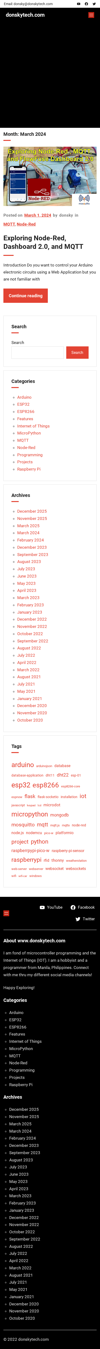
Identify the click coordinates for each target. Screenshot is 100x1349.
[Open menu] (91, 15)
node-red (79, 825)
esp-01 (76, 775)
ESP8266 (25, 411)
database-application (27, 775)
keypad (31, 805)
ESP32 (23, 404)
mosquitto (23, 825)
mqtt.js (55, 825)
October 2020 (30, 720)
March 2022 (28, 669)
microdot (51, 804)
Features (25, 418)
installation (69, 797)
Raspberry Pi (29, 469)
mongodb (59, 814)
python (39, 841)
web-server (19, 869)
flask (30, 796)
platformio (65, 833)
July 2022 (26, 655)
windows (35, 876)
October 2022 (30, 633)
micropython (29, 814)
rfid (46, 860)
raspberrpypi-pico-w (30, 850)
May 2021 (26, 691)
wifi (13, 876)
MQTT (9, 224)
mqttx (66, 825)
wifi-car (22, 876)
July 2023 (26, 568)
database (62, 765)
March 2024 (28, 532)
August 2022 (29, 648)
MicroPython (29, 433)
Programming (30, 454)
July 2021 (26, 684)
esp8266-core (70, 786)
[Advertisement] (50, 78)
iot (83, 796)
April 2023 (26, 590)
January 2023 (29, 612)
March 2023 (28, 597)
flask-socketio (48, 797)
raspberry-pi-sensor (68, 850)
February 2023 (30, 604)
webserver (36, 869)
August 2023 (29, 561)
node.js (17, 833)
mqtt (42, 825)
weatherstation (76, 860)
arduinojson (44, 766)
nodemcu (34, 833)
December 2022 (32, 619)
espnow (16, 797)
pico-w (48, 833)
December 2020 (32, 705)
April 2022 (26, 662)
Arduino (24, 397)
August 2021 (29, 676)
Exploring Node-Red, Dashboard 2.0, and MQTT (43, 242)
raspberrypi (26, 859)
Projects (25, 461)
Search (17, 342)
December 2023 (32, 547)
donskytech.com (25, 15)
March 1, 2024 (37, 215)
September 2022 (32, 641)
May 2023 (26, 583)
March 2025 (28, 525)
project (20, 841)
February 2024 (30, 540)
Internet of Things (33, 426)
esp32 (20, 785)
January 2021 (29, 698)
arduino (22, 765)
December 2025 (32, 511)
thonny (57, 860)
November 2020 (32, 712)
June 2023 (27, 576)
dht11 (50, 775)
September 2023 (32, 554)
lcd (39, 805)
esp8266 (46, 785)
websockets (76, 868)
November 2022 (32, 626)
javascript (18, 805)
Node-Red (26, 224)
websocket (54, 868)
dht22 (63, 775)
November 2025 (32, 518)
